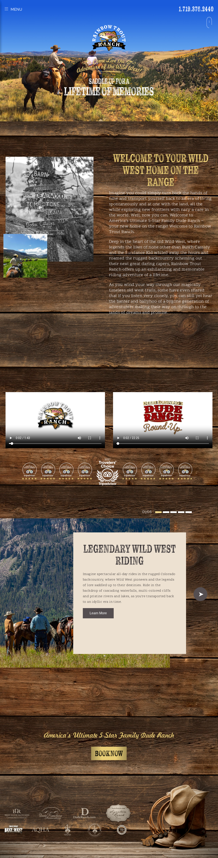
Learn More (98, 613)
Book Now (109, 753)
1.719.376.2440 (196, 8)
